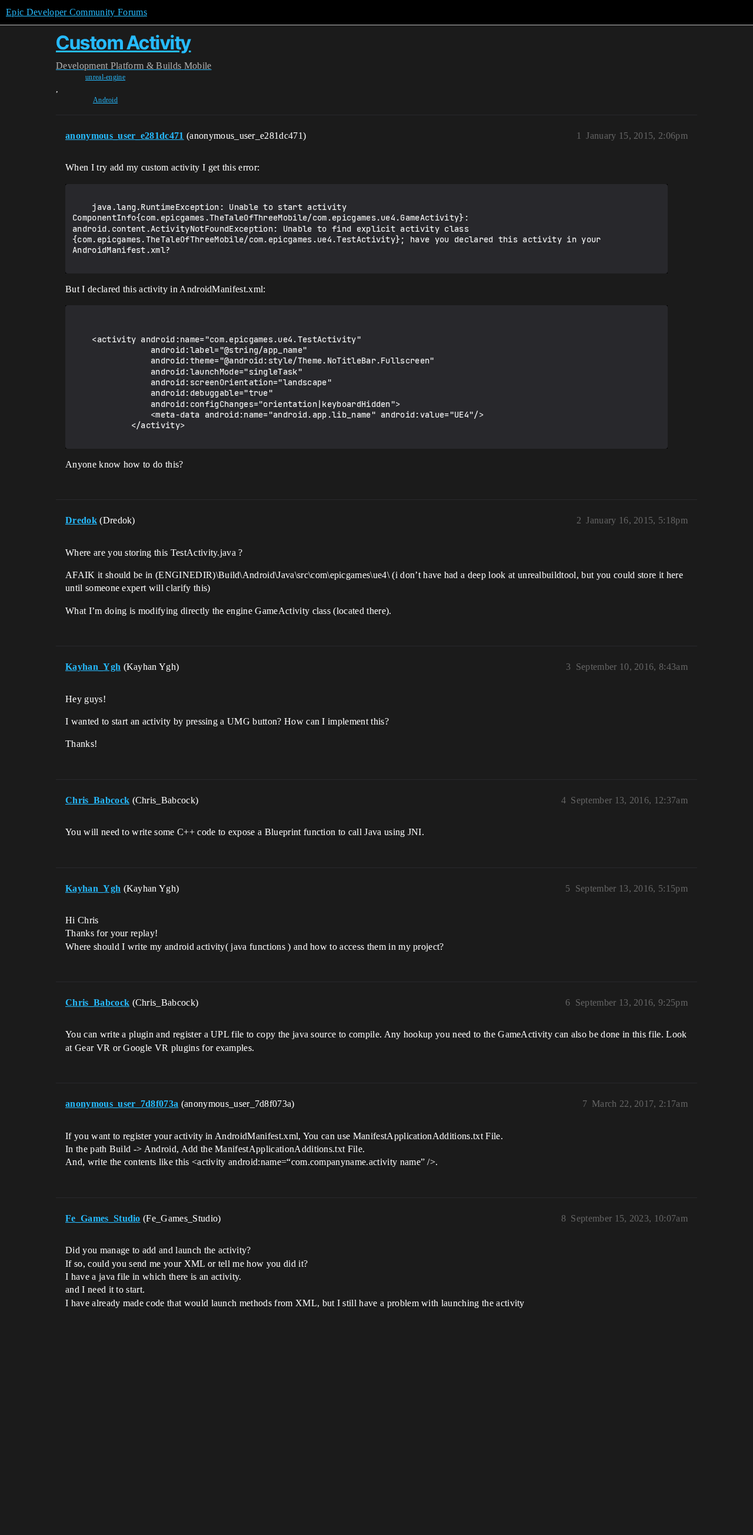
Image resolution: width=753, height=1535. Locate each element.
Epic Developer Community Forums (76, 12)
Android (105, 100)
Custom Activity (123, 42)
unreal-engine (105, 77)
